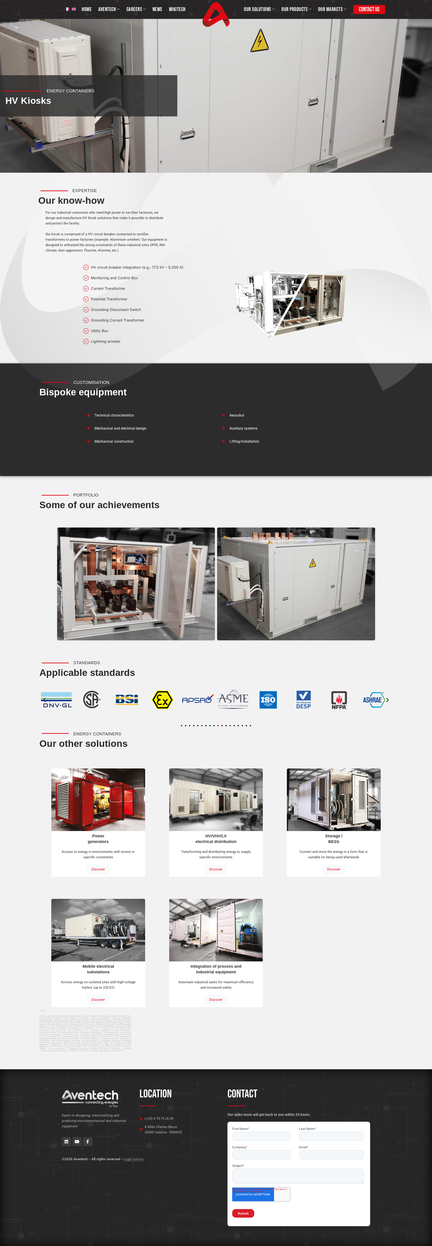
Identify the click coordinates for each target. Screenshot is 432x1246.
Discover (98, 869)
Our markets (330, 9)
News (157, 9)
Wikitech (177, 9)
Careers (134, 9)
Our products (294, 9)
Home (87, 9)
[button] (44, 700)
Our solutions (257, 9)
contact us (369, 9)
